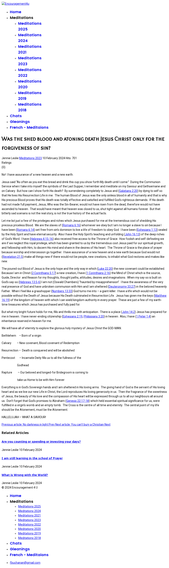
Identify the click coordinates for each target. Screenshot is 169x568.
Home (15, 11)
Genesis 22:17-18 (77, 400)
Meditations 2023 (30, 158)
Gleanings (20, 121)
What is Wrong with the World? (25, 475)
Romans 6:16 (71, 225)
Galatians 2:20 (128, 190)
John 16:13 (132, 234)
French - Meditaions (29, 127)
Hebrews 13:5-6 (30, 282)
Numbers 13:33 (62, 291)
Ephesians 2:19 (72, 316)
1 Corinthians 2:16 (98, 273)
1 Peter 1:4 (143, 316)
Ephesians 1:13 (147, 229)
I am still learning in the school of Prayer (32, 458)
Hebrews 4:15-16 (42, 238)
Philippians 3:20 (94, 316)
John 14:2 (128, 312)
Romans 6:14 (25, 229)
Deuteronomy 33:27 (122, 286)
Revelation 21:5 (13, 256)
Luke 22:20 (105, 268)
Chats (16, 115)
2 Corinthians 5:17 (43, 273)
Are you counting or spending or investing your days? (41, 441)
